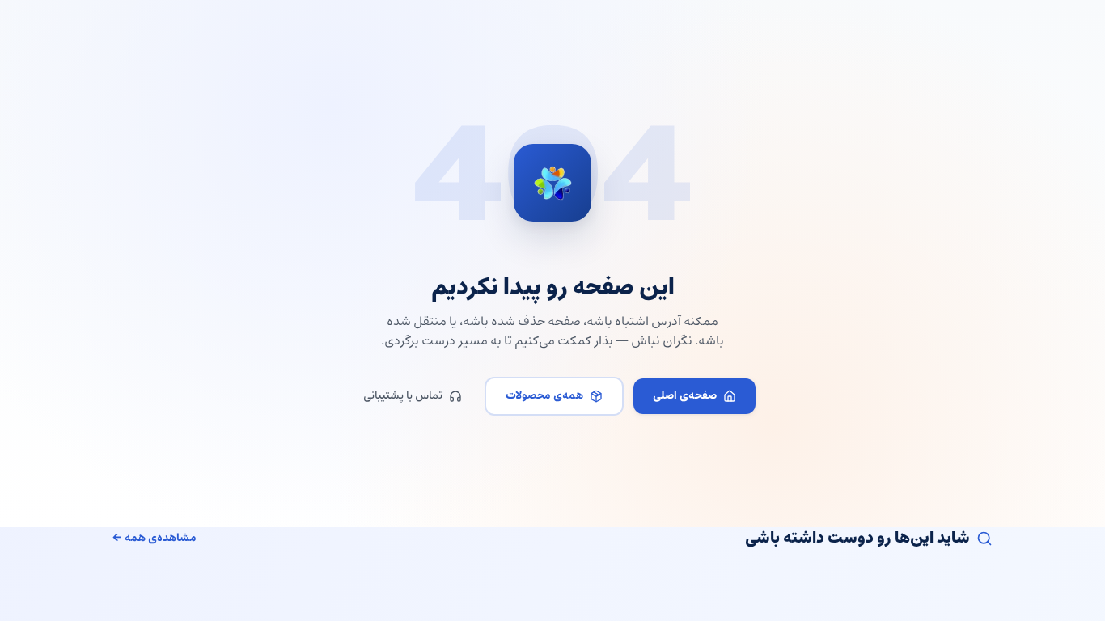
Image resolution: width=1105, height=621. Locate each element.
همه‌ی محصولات (544, 395)
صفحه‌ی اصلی (685, 395)
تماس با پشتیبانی (402, 395)
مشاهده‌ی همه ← (154, 538)
